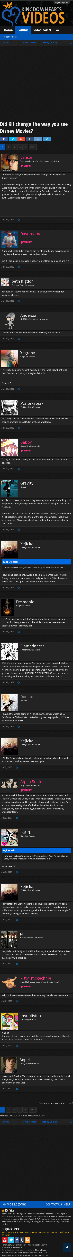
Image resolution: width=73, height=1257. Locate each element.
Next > (33, 147)
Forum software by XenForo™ (14, 1244)
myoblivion (30, 1015)
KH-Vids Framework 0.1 (12, 1247)
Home (8, 30)
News (4, 1232)
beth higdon (23, 281)
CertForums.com (41, 1255)
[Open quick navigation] (71, 43)
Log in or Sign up (61, 2)
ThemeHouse (41, 1250)
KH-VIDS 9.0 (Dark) (15, 1204)
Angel (25, 1059)
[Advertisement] (36, 84)
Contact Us (54, 1204)
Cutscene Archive (15, 1232)
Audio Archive (31, 1232)
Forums (23, 30)
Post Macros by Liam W (37, 1244)
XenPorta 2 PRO (6, 1115)
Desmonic (25, 602)
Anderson (29, 315)
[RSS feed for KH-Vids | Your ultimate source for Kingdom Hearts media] (27, 1239)
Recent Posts (10, 36)
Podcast (54, 1232)
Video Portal (42, 30)
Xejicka (26, 543)
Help (67, 1204)
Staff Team (64, 1232)
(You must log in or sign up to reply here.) (56, 1103)
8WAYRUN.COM (38, 1115)
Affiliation (6, 1235)
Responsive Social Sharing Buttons (16, 1255)
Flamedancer (32, 646)
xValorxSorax (31, 403)
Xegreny (27, 352)
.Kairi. (25, 832)
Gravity (26, 483)
